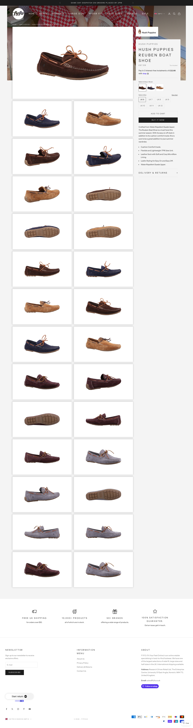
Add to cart (158, 114)
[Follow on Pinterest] (24, 709)
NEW (32, 13)
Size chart (175, 95)
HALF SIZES (114, 13)
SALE (145, 13)
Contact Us (81, 671)
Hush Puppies (24, 24)
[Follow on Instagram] (18, 709)
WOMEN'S (58, 13)
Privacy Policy (82, 663)
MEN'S (43, 13)
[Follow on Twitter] (12, 709)
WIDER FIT (96, 13)
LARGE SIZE (76, 13)
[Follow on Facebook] (6, 709)
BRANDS (132, 13)
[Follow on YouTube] (30, 709)
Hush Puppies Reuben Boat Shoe (45, 24)
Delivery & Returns (84, 667)
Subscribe (15, 672)
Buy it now (158, 120)
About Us (80, 659)
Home (15, 24)
